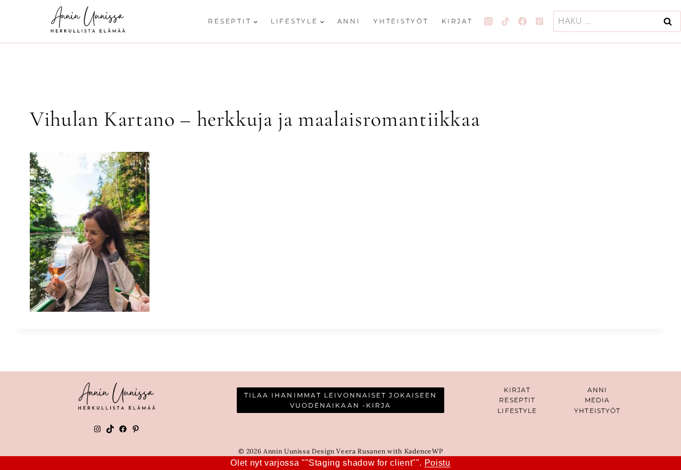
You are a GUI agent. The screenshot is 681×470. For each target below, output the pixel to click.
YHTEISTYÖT (597, 411)
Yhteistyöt (401, 21)
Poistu (438, 462)
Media (597, 400)
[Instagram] (488, 21)
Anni (348, 21)
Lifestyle (517, 411)
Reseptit (517, 400)
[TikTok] (505, 21)
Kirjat (457, 21)
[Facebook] (522, 21)
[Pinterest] (539, 21)
